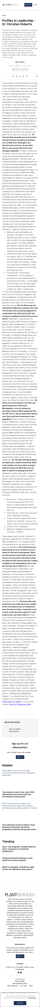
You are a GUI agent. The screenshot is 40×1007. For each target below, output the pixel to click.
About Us (5, 992)
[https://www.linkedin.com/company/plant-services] (18, 972)
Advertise (11, 992)
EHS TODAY (23, 986)
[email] (27, 76)
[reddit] (23, 76)
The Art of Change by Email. (20, 704)
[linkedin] (17, 76)
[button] (3, 4)
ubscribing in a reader (12, 702)
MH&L (31, 986)
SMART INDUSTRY (12, 986)
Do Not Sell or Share (21, 992)
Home (4, 15)
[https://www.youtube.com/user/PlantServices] (21, 972)
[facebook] (13, 76)
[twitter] (20, 76)
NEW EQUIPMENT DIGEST (20, 983)
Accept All (20, 1003)
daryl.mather (20, 62)
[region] (20, 1000)
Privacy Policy (32, 992)
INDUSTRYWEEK (20, 981)
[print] (37, 76)
